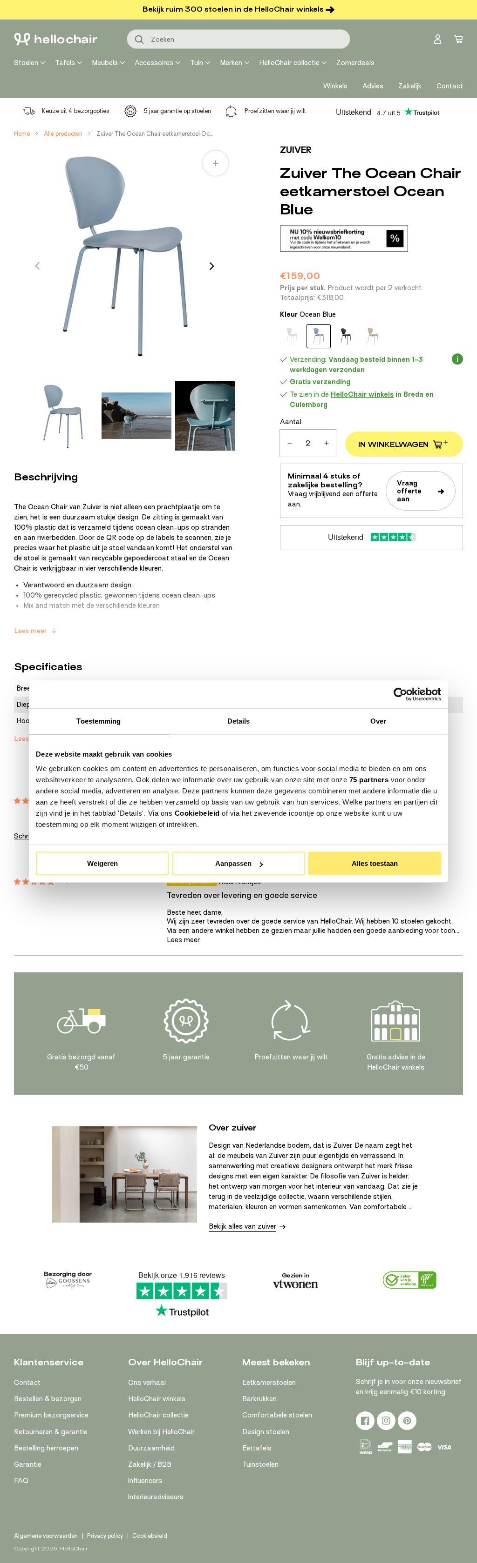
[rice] (372, 336)
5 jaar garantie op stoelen (177, 110)
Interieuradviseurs (156, 1497)
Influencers (145, 1480)
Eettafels (257, 1448)
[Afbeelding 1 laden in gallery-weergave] (63, 416)
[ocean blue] (318, 336)
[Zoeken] (139, 40)
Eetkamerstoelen (269, 1382)
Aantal (290, 422)
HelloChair (74, 1548)
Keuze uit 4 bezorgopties (75, 110)
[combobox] (238, 39)
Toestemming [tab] (98, 721)
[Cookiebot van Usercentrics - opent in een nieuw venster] (400, 694)
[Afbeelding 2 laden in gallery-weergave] (136, 416)
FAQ (21, 1480)
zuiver (296, 150)
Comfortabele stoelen (277, 1415)
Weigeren (102, 863)
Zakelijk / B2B (149, 1464)
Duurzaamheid (151, 1448)
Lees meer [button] (183, 940)
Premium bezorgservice (51, 1415)
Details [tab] (238, 721)
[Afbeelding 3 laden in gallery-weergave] (210, 416)
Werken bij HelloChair (161, 1432)
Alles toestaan (375, 863)
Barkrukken (259, 1399)
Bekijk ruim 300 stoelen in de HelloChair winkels (233, 9)
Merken (231, 63)
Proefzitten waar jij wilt (275, 110)
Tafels (65, 63)
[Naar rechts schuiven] (212, 266)
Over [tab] (378, 721)
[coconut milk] (291, 336)
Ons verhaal (147, 1382)
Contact (27, 1382)
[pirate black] (345, 336)
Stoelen (26, 63)
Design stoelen (265, 1432)
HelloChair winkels (156, 1399)
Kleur (308, 314)
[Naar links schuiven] (37, 266)
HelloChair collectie (289, 63)
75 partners (369, 780)
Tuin (196, 63)
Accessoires (154, 63)
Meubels (105, 63)
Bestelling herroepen (46, 1448)
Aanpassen (233, 863)
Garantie (27, 1464)
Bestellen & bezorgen (48, 1399)
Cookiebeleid (197, 813)
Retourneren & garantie (51, 1432)
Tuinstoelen (260, 1464)
